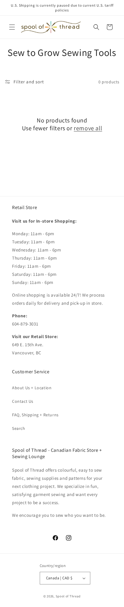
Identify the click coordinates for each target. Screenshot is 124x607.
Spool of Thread (68, 596)
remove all (88, 128)
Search (18, 428)
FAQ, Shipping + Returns (35, 415)
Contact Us (22, 401)
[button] (12, 27)
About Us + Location (31, 387)
